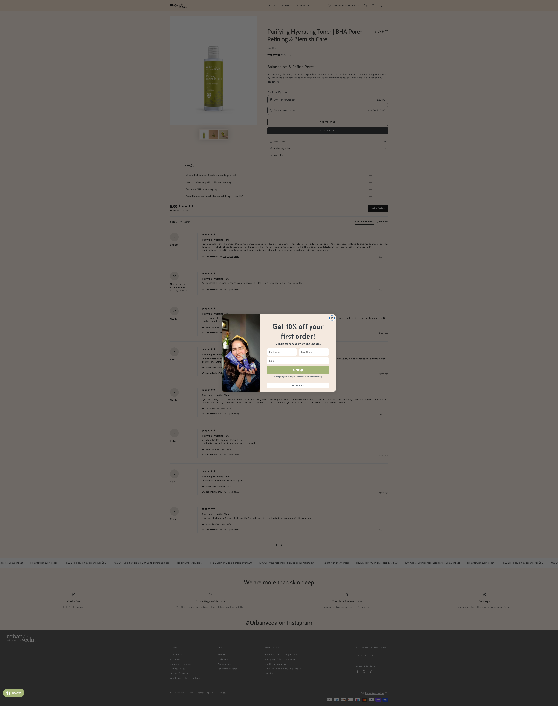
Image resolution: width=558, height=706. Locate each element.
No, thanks (298, 385)
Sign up (298, 370)
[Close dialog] (332, 318)
